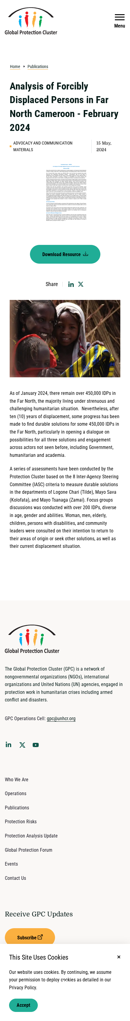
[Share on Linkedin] (71, 284)
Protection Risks (21, 821)
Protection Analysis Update (31, 836)
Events (11, 864)
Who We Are (16, 779)
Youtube (37, 747)
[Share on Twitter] (80, 284)
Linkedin (10, 745)
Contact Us (15, 878)
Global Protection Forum (28, 850)
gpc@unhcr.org (61, 718)
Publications (38, 66)
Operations (15, 793)
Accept (23, 1005)
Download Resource (62, 254)
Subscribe (27, 938)
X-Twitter (23, 747)
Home (15, 66)
